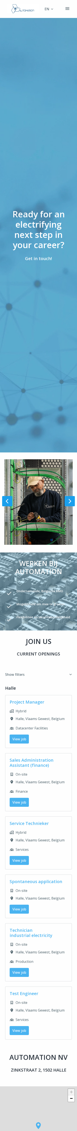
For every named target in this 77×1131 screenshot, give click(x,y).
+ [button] (71, 1092)
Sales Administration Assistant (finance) (31, 763)
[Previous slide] (7, 501)
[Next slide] (70, 501)
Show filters (15, 674)
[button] (38, 1125)
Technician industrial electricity (31, 933)
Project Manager (27, 702)
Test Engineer (24, 993)
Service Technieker (29, 823)
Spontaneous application (36, 881)
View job (19, 739)
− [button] (71, 1098)
